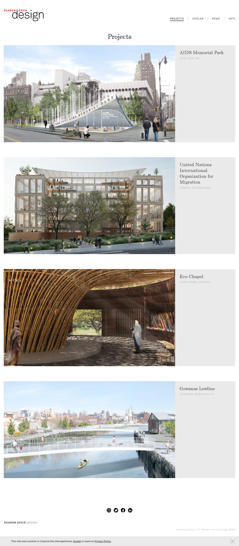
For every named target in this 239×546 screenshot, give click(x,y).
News (216, 18)
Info (232, 18)
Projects (177, 18)
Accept (77, 541)
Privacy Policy (103, 541)
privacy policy (185, 529)
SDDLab (198, 18)
